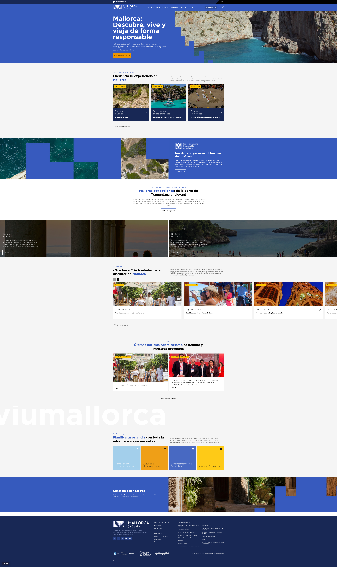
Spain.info (180, 540)
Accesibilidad (158, 539)
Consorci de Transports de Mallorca (188, 546)
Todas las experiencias (122, 126)
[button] (118, 279)
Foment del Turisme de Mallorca (187, 535)
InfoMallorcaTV (206, 525)
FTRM (164, 7)
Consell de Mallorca (183, 529)
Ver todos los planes (121, 325)
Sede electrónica (211, 7)
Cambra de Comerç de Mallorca (187, 532)
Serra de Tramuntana (208, 536)
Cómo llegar (158, 525)
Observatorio (174, 7)
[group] (147, 300)
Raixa (203, 539)
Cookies (5, 563)
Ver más (179, 171)
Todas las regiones (168, 211)
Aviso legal (195, 553)
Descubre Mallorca (120, 55)
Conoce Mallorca (152, 7)
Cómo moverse (158, 531)
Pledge (183, 7)
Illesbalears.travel (183, 543)
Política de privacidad (206, 553)
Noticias (191, 7)
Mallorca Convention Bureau (186, 538)
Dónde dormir (158, 528)
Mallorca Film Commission (162, 536)
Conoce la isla (158, 533)
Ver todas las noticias (168, 398)
